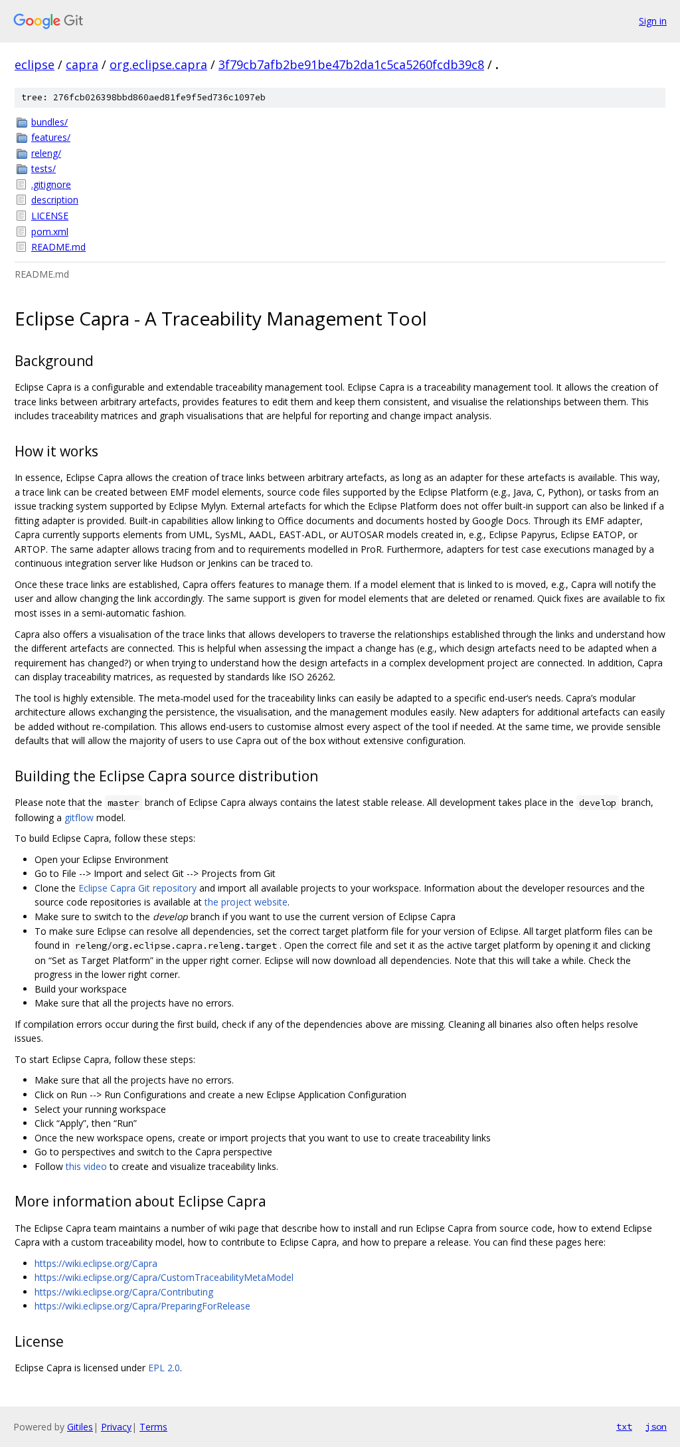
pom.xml (49, 231)
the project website (246, 902)
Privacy (116, 1426)
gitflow (79, 817)
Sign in (653, 21)
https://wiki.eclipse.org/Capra (96, 1263)
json (656, 1426)
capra (82, 64)
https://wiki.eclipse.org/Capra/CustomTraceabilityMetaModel (164, 1277)
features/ (50, 137)
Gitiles (80, 1426)
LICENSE (49, 215)
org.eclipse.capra (158, 64)
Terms (153, 1426)
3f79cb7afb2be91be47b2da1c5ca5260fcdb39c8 (351, 64)
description (54, 199)
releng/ (46, 153)
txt (624, 1426)
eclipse (34, 64)
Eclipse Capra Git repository (137, 888)
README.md (58, 247)
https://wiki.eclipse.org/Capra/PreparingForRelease (142, 1306)
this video (86, 1166)
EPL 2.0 (164, 1367)
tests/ (43, 168)
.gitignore (51, 184)
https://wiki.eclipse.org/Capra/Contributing (124, 1292)
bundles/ (49, 122)
